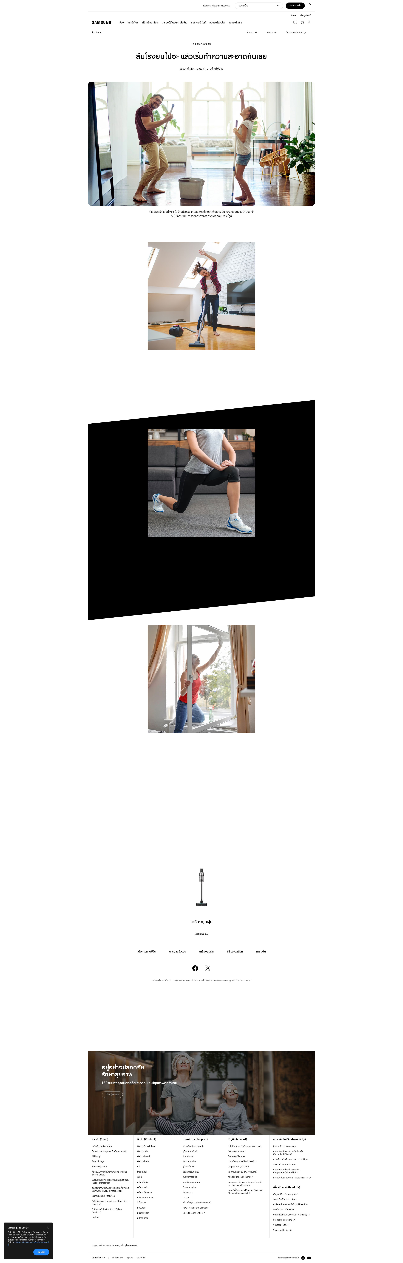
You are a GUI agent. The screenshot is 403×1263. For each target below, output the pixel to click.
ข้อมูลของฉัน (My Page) (239, 1166)
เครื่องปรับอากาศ (144, 1192)
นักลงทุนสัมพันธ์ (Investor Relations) (290, 1214)
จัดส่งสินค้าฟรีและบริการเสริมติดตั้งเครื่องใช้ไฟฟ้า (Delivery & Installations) (110, 1189)
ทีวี (138, 1166)
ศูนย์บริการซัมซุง (190, 1176)
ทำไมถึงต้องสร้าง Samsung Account (244, 1146)
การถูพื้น (261, 951)
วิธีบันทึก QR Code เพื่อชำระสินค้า (197, 1202)
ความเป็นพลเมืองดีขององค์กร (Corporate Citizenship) (286, 1171)
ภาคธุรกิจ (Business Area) (285, 1199)
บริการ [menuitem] (293, 15)
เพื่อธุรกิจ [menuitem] (304, 15)
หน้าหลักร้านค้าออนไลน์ (102, 1146)
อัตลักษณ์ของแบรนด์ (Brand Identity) (290, 1204)
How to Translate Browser (195, 1207)
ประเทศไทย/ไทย (98, 1258)
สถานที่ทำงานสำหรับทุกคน (284, 1164)
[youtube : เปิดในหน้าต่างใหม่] (309, 1258)
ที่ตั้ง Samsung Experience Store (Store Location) (110, 1203)
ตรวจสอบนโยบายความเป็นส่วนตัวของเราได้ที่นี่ (28, 1243)
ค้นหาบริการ (188, 1156)
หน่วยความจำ (143, 1213)
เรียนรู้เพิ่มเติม (201, 933)
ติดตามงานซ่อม (189, 1187)
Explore (95, 1217)
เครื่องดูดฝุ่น (206, 951)
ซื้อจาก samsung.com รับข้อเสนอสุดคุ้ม (109, 1151)
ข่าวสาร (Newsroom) (283, 1219)
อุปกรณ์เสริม (142, 1218)
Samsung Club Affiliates (103, 1196)
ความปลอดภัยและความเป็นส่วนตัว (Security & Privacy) (288, 1153)
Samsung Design (281, 1230)
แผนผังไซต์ (141, 1258)
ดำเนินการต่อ (295, 5)
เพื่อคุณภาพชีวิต (201, 43)
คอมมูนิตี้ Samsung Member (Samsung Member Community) (245, 1192)
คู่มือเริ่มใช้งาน (189, 1166)
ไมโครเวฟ (141, 1202)
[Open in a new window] (195, 968)
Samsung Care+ (99, 1166)
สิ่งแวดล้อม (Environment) (285, 1146)
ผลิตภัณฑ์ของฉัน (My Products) (242, 1171)
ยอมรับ (41, 1252)
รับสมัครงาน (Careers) (283, 1209)
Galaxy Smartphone (146, 1146)
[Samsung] (101, 22)
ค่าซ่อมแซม (187, 1192)
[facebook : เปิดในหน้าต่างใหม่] (303, 1258)
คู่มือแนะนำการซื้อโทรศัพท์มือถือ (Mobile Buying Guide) (109, 1173)
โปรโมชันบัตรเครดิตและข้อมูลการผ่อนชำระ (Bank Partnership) (110, 1181)
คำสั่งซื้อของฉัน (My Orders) (241, 1161)
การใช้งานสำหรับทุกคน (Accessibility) (290, 1159)
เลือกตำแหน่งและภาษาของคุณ (216, 5)
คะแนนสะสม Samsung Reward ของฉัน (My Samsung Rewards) (245, 1183)
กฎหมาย (130, 1258)
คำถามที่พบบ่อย (189, 1161)
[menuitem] (121, 22)
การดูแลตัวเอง (177, 951)
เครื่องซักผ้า (142, 1182)
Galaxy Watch (143, 1156)
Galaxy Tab (142, 1151)
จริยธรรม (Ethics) (281, 1224)
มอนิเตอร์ (141, 1207)
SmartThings (98, 1161)
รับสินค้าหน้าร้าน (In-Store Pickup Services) (107, 1211)
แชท (185, 1197)
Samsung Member (236, 1156)
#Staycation (235, 951)
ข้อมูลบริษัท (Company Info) (285, 1194)
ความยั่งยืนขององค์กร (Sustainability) (291, 1177)
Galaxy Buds (143, 1161)
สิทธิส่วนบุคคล (117, 1258)
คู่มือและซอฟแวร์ (190, 1151)
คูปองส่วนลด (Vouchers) (239, 1176)
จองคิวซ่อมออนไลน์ (191, 1182)
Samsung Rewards (237, 1151)
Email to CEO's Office (193, 1213)
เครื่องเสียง (142, 1171)
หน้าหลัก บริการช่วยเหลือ (193, 1146)
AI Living (96, 1156)
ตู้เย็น (139, 1176)
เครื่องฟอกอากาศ (145, 1197)
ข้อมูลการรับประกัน (191, 1171)
